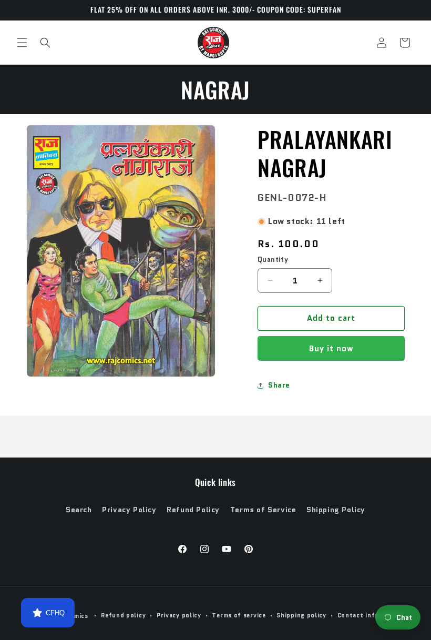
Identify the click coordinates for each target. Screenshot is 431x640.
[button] (22, 42)
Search (79, 509)
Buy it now (331, 348)
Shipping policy (301, 615)
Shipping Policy (335, 509)
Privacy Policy (129, 509)
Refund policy (123, 615)
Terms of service (238, 615)
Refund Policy (193, 509)
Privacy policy (179, 615)
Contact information (370, 615)
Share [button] (279, 385)
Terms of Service (263, 509)
